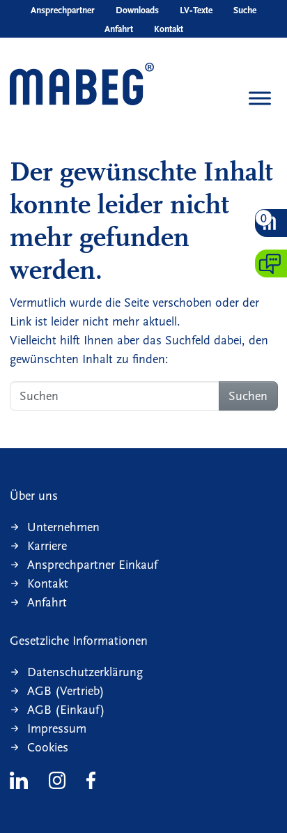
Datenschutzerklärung (85, 672)
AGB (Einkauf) (66, 710)
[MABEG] (82, 85)
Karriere (47, 546)
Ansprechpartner (63, 10)
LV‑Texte (196, 10)
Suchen (247, 396)
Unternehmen (63, 527)
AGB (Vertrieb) (65, 691)
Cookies (47, 747)
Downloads (137, 10)
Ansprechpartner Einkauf (92, 565)
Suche (244, 10)
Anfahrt (118, 29)
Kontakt (168, 29)
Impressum (56, 728)
